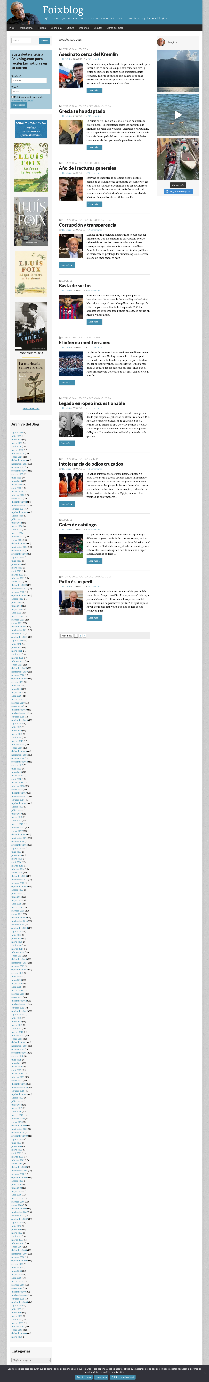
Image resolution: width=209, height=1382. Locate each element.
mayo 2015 (16, 900)
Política (42, 27)
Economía (56, 27)
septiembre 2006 (19, 1260)
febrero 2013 (17, 994)
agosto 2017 (17, 807)
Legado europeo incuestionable (92, 403)
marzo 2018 (17, 782)
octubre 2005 (17, 1299)
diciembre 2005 (19, 1292)
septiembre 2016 (19, 845)
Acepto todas (84, 1377)
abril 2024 (16, 529)
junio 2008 (16, 1188)
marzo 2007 (17, 1240)
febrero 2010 (17, 1118)
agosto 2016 (17, 848)
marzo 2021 (17, 658)
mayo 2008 (16, 1191)
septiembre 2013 (19, 969)
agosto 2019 (17, 723)
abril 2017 (16, 820)
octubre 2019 (17, 717)
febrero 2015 (17, 911)
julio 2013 (16, 976)
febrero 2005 (17, 1326)
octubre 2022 (17, 592)
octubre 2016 (17, 841)
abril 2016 (16, 862)
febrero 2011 (17, 1077)
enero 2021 (17, 665)
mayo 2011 (16, 1066)
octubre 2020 (17, 675)
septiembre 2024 (19, 512)
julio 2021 (16, 644)
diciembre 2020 (19, 668)
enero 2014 (17, 956)
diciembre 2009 (19, 1125)
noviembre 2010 (19, 1087)
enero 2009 (17, 1163)
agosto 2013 (17, 973)
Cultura (70, 27)
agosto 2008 (17, 1181)
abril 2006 (16, 1278)
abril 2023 (16, 571)
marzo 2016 (17, 866)
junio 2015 (16, 897)
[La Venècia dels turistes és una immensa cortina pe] (178, 159)
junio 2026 (16, 439)
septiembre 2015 (19, 886)
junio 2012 (16, 1021)
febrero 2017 (17, 827)
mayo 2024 (16, 526)
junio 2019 (16, 730)
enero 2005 (17, 1330)
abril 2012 (16, 1028)
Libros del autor (115, 27)
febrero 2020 (17, 703)
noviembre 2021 (19, 630)
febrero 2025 (17, 495)
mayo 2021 (16, 651)
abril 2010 (16, 1111)
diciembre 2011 (19, 1042)
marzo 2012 (17, 1032)
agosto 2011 (17, 1056)
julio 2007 (16, 1226)
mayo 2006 (16, 1274)
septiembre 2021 (19, 637)
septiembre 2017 (19, 803)
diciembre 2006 (19, 1250)
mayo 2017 (16, 817)
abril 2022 (16, 613)
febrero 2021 (17, 661)
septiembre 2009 (19, 1136)
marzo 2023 (17, 575)
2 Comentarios (94, 59)
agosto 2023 (17, 557)
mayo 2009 (16, 1150)
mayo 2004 (16, 1337)
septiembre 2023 (19, 554)
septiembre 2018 (19, 762)
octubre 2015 (17, 883)
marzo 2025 (17, 491)
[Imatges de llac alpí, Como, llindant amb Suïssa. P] (178, 71)
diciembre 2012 (19, 1001)
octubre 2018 (17, 758)
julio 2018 (16, 769)
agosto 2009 (17, 1139)
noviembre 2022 (19, 588)
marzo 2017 (17, 824)
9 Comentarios (94, 290)
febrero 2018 (17, 786)
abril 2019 (16, 737)
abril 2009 (16, 1153)
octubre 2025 (17, 467)
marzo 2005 (17, 1323)
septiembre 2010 (19, 1094)
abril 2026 (16, 446)
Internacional (26, 27)
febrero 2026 (17, 453)
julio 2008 (16, 1184)
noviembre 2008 (19, 1170)
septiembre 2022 (19, 595)
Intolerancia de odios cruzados (91, 464)
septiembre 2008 (19, 1177)
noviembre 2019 (19, 713)
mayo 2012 (16, 1025)
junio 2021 (16, 647)
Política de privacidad (123, 1377)
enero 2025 (17, 498)
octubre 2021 (17, 633)
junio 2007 (16, 1229)
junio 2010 (16, 1105)
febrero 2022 (17, 620)
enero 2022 (17, 623)
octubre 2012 (17, 1008)
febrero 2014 (17, 952)
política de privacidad (22, 100)
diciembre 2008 (19, 1167)
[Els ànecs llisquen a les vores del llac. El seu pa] (178, 115)
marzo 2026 (17, 450)
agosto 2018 (17, 765)
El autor (98, 27)
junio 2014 (16, 938)
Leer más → (94, 90)
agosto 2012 (17, 1014)
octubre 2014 (17, 924)
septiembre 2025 (19, 471)
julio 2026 (16, 436)
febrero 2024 (17, 536)
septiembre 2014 (19, 928)
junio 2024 (16, 523)
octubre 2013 (17, 966)
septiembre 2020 (19, 678)
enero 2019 (17, 748)
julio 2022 (16, 602)
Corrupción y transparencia (87, 225)
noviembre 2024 (19, 505)
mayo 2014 (16, 942)
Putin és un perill (76, 581)
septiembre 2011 (19, 1053)
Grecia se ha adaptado (82, 111)
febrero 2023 (17, 578)
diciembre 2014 (19, 917)
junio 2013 (16, 980)
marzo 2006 (17, 1281)
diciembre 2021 (19, 626)
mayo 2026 (16, 443)
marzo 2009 (17, 1157)
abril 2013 (16, 987)
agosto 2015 (17, 890)
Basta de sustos (75, 285)
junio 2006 (16, 1271)
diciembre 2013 (19, 959)
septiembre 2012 (19, 1011)
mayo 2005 (16, 1316)
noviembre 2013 (19, 963)
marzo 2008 (17, 1198)
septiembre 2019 (19, 720)
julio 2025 (16, 478)
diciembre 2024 (19, 502)
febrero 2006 (17, 1285)
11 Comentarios (94, 469)
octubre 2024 (17, 509)
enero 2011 (17, 1080)
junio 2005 (16, 1312)
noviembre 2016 (19, 838)
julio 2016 (16, 852)
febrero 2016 (17, 869)
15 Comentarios (94, 408)
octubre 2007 (17, 1215)
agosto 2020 (17, 682)
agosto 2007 (17, 1222)
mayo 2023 (16, 568)
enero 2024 (17, 540)
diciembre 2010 (19, 1084)
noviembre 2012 (19, 1004)
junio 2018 (16, 772)
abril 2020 (16, 696)
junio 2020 (16, 689)
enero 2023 (17, 581)
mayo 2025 (16, 484)
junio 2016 (16, 855)
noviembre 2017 (19, 796)
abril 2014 (16, 945)
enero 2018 (17, 789)
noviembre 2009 (19, 1129)
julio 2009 (16, 1143)
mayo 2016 (16, 859)
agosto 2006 (17, 1264)
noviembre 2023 (19, 547)
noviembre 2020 (19, 672)
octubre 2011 (17, 1049)
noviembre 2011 (19, 1046)
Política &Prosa (31, 408)
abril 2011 (16, 1070)
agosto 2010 (17, 1098)
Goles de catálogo (78, 524)
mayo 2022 (16, 609)
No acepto (101, 1377)
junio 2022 (16, 606)
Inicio (12, 27)
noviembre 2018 (19, 755)
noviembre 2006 (19, 1254)
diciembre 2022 (19, 585)
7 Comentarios (94, 116)
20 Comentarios (94, 173)
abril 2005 (16, 1319)
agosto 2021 (17, 640)
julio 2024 (16, 519)
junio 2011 (16, 1063)
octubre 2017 (17, 800)
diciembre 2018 (19, 751)
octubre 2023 (17, 550)
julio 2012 (16, 1018)
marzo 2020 (17, 699)
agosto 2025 (17, 474)
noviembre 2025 (19, 464)
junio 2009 (16, 1146)
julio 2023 (16, 561)
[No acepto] (205, 1373)
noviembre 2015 (19, 879)
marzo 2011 (17, 1073)
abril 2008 (16, 1195)
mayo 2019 (16, 734)
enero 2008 (17, 1205)
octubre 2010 (17, 1091)
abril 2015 (16, 904)
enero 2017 (17, 831)
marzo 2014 (17, 949)
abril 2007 (16, 1236)
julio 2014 (16, 935)
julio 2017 (16, 810)
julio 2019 (16, 727)
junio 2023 (16, 564)
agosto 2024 (17, 516)
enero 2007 (17, 1247)
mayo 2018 (16, 775)
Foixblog (63, 10)
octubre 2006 (17, 1257)
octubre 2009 (17, 1132)
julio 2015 (16, 893)
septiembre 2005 (19, 1302)
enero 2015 (17, 914)
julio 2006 (16, 1267)
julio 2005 (16, 1309)
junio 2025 (16, 481)
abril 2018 (16, 779)
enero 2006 (17, 1288)
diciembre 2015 (19, 876)
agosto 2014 (17, 931)
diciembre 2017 (19, 793)
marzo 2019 (17, 741)
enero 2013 (17, 997)
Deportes (84, 27)
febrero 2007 (17, 1243)
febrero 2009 (17, 1160)
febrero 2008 (17, 1202)
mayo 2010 (16, 1108)
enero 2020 (17, 706)
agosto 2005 (17, 1305)
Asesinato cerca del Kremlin (88, 54)
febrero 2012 (17, 1035)
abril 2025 (16, 488)
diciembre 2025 (19, 460)
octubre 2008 (17, 1174)
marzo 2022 (17, 616)
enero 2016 (17, 872)
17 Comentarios (94, 230)
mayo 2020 (16, 692)
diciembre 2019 (19, 710)
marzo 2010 (17, 1115)
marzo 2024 (17, 533)
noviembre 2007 (19, 1212)
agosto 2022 (17, 599)
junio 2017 (16, 814)
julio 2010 (16, 1101)
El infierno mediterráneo (85, 342)
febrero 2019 (17, 744)
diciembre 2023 (19, 543)
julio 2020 (16, 685)
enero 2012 (17, 1039)
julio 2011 (16, 1060)
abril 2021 (16, 654)
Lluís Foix (66, 59)
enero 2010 (17, 1122)
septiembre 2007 (19, 1219)
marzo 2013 (17, 990)
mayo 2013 (16, 983)
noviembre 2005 (19, 1295)
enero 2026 (17, 457)
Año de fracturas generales (87, 168)
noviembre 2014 (19, 921)
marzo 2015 (17, 907)
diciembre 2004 (19, 1333)
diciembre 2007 (19, 1208)
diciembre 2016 (19, 834)
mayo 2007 (16, 1233)
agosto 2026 (17, 432)
